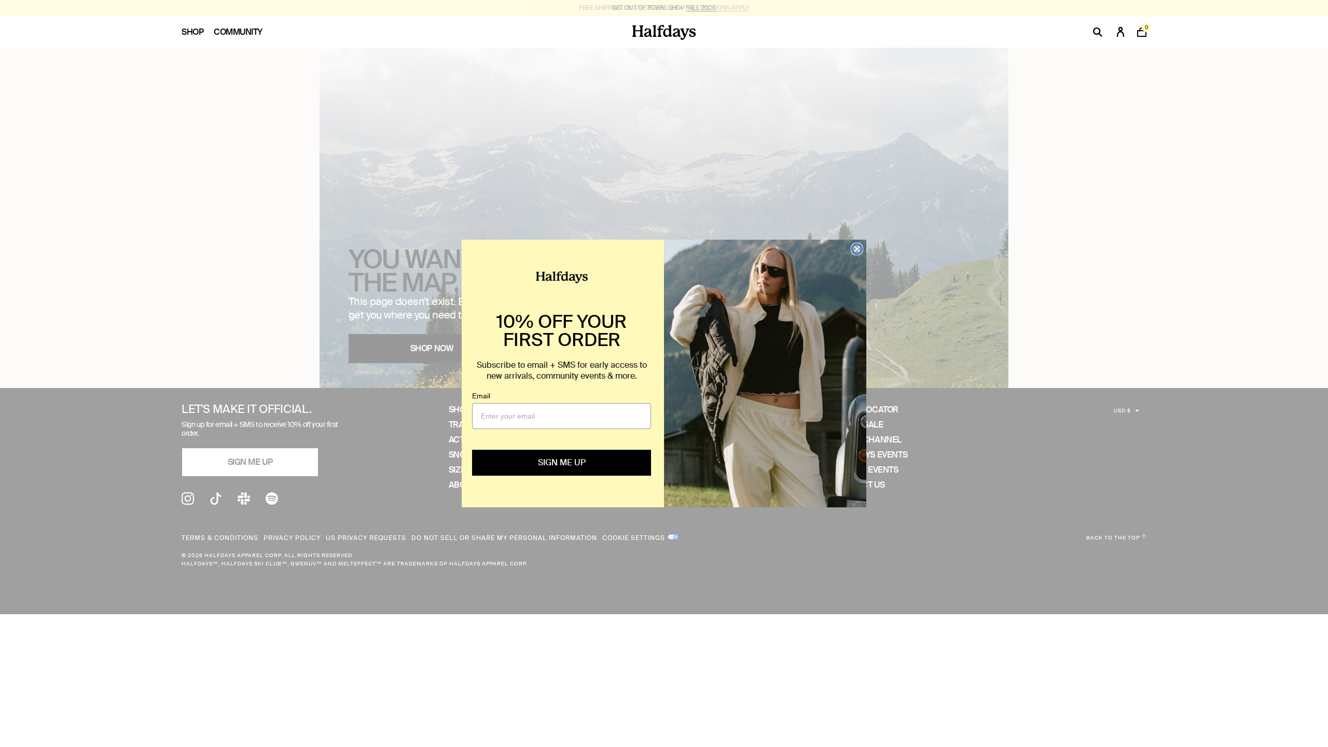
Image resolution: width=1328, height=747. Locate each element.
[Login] (1120, 32)
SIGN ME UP (562, 462)
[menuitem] (198, 32)
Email (481, 396)
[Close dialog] (857, 249)
